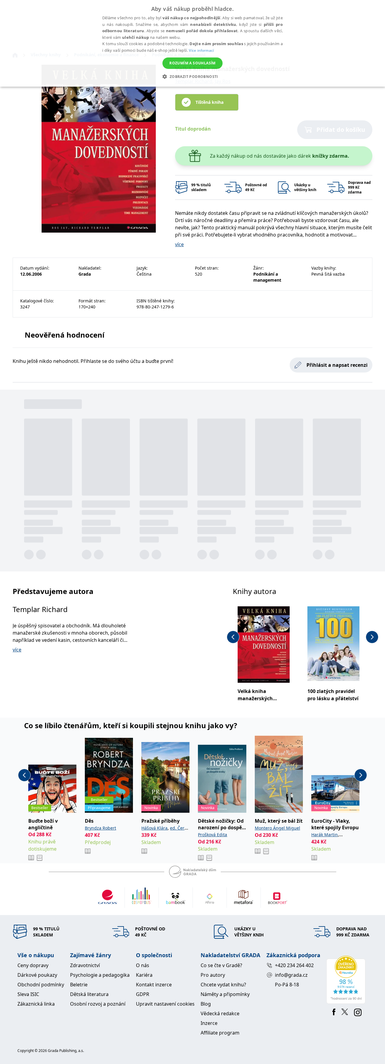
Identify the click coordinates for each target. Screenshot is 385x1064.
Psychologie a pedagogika (100, 975)
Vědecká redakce (220, 1013)
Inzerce (209, 1023)
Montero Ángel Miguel (277, 828)
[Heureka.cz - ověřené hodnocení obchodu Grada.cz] (347, 980)
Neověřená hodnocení (64, 335)
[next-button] (372, 637)
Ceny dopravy (32, 965)
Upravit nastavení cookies (165, 1004)
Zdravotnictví (85, 965)
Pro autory (213, 975)
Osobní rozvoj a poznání (97, 1004)
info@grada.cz (291, 975)
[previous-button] (233, 637)
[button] (192, 76)
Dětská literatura (89, 994)
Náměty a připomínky (225, 994)
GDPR (142, 994)
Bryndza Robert (100, 828)
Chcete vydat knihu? (223, 984)
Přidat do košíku (340, 129)
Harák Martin (324, 834)
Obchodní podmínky (40, 984)
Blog (206, 1004)
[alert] (192, 43)
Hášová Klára (154, 828)
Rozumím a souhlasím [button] (192, 63)
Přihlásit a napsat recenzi (337, 365)
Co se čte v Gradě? (221, 965)
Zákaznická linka (36, 1004)
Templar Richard (40, 609)
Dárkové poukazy (37, 975)
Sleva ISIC (28, 994)
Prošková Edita (212, 834)
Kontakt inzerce (154, 984)
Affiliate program (220, 1032)
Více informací (201, 50)
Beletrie (79, 984)
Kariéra (144, 975)
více (179, 244)
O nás (142, 965)
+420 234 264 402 (294, 965)
